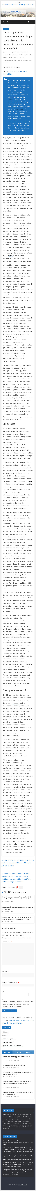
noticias (6, 29)
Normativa (5, 1035)
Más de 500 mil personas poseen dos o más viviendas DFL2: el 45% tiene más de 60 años (18, 863)
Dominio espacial (9, 1039)
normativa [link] (15, 703)
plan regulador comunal (20, 60)
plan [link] (30, 481)
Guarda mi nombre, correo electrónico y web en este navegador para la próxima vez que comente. (17, 1004)
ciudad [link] (10, 99)
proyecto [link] (9, 138)
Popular (7, 1052)
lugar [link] (10, 256)
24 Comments (16, 1087)
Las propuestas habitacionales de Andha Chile (14, 1065)
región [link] (30, 529)
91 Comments (16, 1060)
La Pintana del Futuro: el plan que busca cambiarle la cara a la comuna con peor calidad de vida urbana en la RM (17, 1157)
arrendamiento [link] (20, 518)
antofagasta (13, 57)
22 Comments (16, 1096)
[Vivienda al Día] (4, 22)
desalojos (21, 57)
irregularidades (7, 60)
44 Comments (16, 1076)
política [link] (6, 326)
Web (3, 992)
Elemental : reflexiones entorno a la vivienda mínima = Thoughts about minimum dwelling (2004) (18, 1142)
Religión (5, 1032)
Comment (29, 1052)
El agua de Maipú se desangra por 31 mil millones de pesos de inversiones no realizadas (18, 1172)
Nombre (5, 971)
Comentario (7, 942)
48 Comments (16, 1067)
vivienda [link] (19, 109)
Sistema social (8, 1042)
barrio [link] (14, 844)
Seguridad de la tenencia (12, 1046)
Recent (19, 1052)
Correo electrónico (10, 982)
